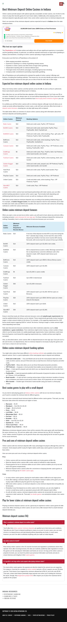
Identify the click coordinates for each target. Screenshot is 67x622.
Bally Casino (7, 124)
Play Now (49, 41)
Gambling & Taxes (10, 596)
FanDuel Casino (8, 158)
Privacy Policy (50, 615)
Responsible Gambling (12, 594)
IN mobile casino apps (26, 470)
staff (10, 50)
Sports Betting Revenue (39, 615)
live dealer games (35, 494)
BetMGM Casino (8, 134)
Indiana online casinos (32, 393)
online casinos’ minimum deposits (23, 528)
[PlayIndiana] (31, 3)
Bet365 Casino (8, 128)
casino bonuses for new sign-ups (25, 217)
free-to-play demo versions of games (47, 98)
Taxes (29, 615)
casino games (30, 555)
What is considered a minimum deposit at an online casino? (18, 522)
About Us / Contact (7, 615)
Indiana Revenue (10, 598)
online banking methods (36, 353)
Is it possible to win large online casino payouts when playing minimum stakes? (23, 561)
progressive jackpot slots (25, 575)
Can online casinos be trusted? (11, 541)
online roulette (31, 569)
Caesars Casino (8, 146)
